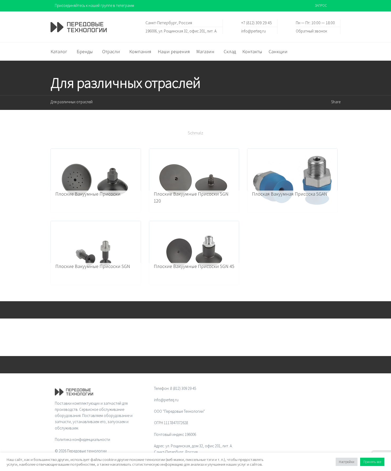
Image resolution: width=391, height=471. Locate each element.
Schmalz (195, 133)
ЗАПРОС (321, 5)
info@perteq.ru (253, 30)
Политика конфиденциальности (82, 439)
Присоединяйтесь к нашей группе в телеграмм (94, 5)
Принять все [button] (372, 462)
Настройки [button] (346, 462)
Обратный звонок (311, 30)
